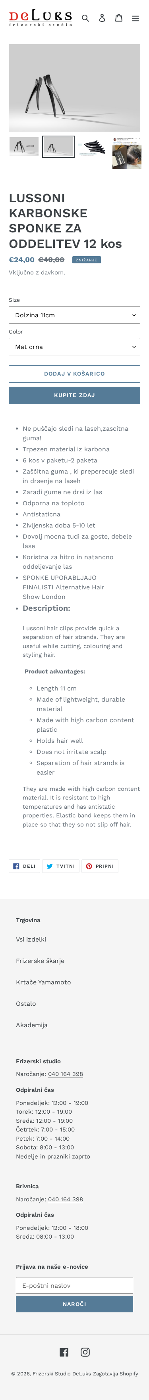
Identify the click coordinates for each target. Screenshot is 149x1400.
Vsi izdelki (31, 939)
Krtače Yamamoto (43, 982)
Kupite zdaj (74, 395)
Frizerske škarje (40, 961)
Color (16, 331)
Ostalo (26, 1003)
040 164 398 (65, 1074)
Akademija (32, 1025)
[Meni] (135, 17)
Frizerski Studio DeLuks (62, 1374)
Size (14, 300)
